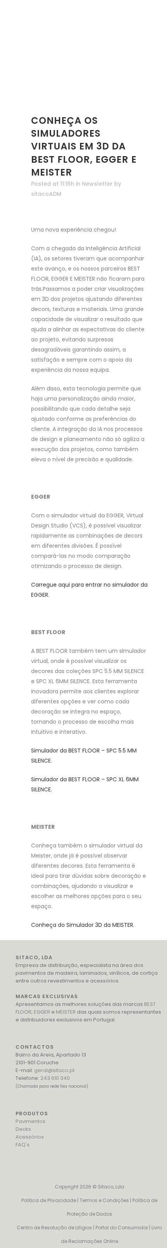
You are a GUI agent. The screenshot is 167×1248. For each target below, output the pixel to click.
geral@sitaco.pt (54, 1070)
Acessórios (30, 1137)
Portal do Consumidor (122, 1227)
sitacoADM (46, 194)
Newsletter (97, 184)
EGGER (42, 1012)
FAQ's (23, 1144)
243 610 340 (55, 1078)
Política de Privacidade (48, 1200)
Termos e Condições (104, 1200)
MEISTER (66, 1012)
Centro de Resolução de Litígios (54, 1227)
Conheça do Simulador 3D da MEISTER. (82, 925)
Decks (23, 1129)
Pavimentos (30, 1121)
